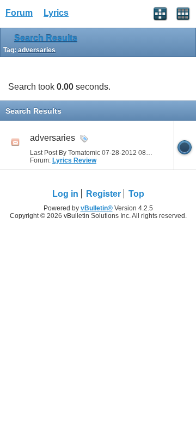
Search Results (45, 38)
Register (103, 193)
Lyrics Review (74, 160)
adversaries (52, 137)
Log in (65, 193)
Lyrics (56, 12)
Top (136, 193)
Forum (19, 12)
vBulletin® (97, 208)
